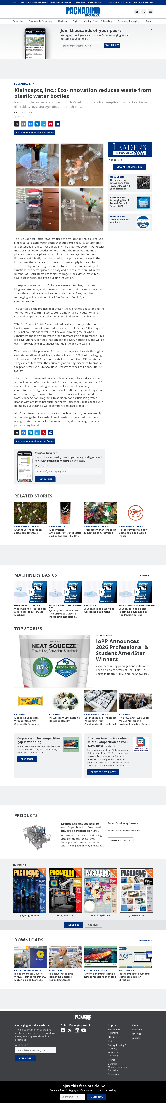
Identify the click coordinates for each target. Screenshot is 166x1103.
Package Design (104, 635)
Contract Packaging (95, 970)
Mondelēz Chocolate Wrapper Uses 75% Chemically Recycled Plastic (26, 721)
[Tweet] (43, 124)
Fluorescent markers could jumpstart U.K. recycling (100, 531)
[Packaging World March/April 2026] (100, 890)
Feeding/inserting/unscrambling (137, 605)
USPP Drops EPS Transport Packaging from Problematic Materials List (100, 721)
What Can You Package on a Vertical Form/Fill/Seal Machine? (30, 611)
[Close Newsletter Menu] (151, 29)
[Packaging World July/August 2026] (29, 890)
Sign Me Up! (112, 45)
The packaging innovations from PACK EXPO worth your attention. (120, 184)
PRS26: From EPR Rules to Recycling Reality (64, 719)
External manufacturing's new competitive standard (100, 975)
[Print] (16, 124)
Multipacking (126, 970)
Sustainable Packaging (26, 526)
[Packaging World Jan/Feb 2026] (136, 890)
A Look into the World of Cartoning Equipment (99, 610)
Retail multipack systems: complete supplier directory (134, 976)
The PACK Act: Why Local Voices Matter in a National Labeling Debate (134, 721)
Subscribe (73, 924)
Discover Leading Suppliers (119, 221)
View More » (145, 575)
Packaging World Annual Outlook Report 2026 (119, 203)
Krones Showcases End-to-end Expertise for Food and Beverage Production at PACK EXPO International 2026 (81, 827)
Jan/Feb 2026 (136, 915)
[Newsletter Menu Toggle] (137, 11)
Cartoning (90, 605)
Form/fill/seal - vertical (27, 605)
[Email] (23, 124)
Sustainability (24, 83)
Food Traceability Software (124, 830)
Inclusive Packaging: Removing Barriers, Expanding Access (61, 976)
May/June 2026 (65, 915)
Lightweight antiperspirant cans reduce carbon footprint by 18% (65, 532)
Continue (97, 1096)
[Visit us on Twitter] (69, 1029)
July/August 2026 (29, 915)
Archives (93, 924)
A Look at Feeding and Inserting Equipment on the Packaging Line (133, 611)
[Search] (143, 11)
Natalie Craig (26, 112)
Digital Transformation (27, 970)
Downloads (55, 970)
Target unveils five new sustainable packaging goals (133, 532)
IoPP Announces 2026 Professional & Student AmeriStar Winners (122, 650)
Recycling (54, 714)
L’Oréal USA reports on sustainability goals (28, 531)
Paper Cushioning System (123, 823)
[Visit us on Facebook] (63, 1029)
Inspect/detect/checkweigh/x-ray (65, 606)
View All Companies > (130, 167)
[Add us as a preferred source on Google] (57, 124)
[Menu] (150, 11)
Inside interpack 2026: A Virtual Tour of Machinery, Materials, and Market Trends (30, 977)
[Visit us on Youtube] (83, 1029)
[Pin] (50, 124)
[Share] (30, 124)
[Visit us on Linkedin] (77, 1029)
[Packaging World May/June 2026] (65, 890)
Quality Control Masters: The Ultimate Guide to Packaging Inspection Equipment (64, 613)
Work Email (41, 466)
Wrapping (19, 714)
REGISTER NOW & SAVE (103, 772)
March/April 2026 (100, 915)
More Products (120, 840)
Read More (27, 759)
